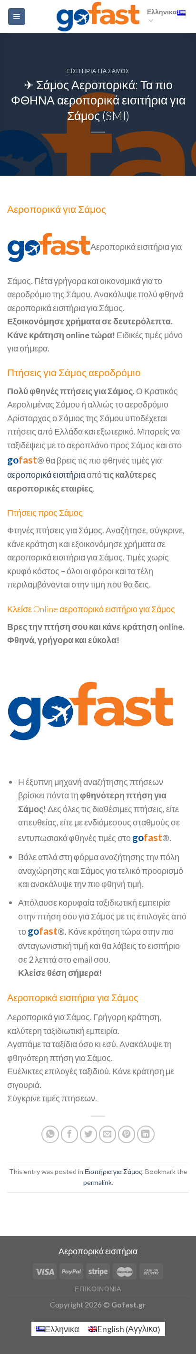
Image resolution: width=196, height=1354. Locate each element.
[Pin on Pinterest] (127, 1134)
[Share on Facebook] (69, 1134)
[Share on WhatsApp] (50, 1134)
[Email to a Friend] (108, 1134)
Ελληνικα (162, 12)
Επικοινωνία (98, 1289)
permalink (97, 1182)
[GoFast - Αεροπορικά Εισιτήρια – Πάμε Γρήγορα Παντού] (98, 16)
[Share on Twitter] (89, 1134)
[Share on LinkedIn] (146, 1134)
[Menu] (16, 16)
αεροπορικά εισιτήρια (46, 474)
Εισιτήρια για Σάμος (98, 71)
